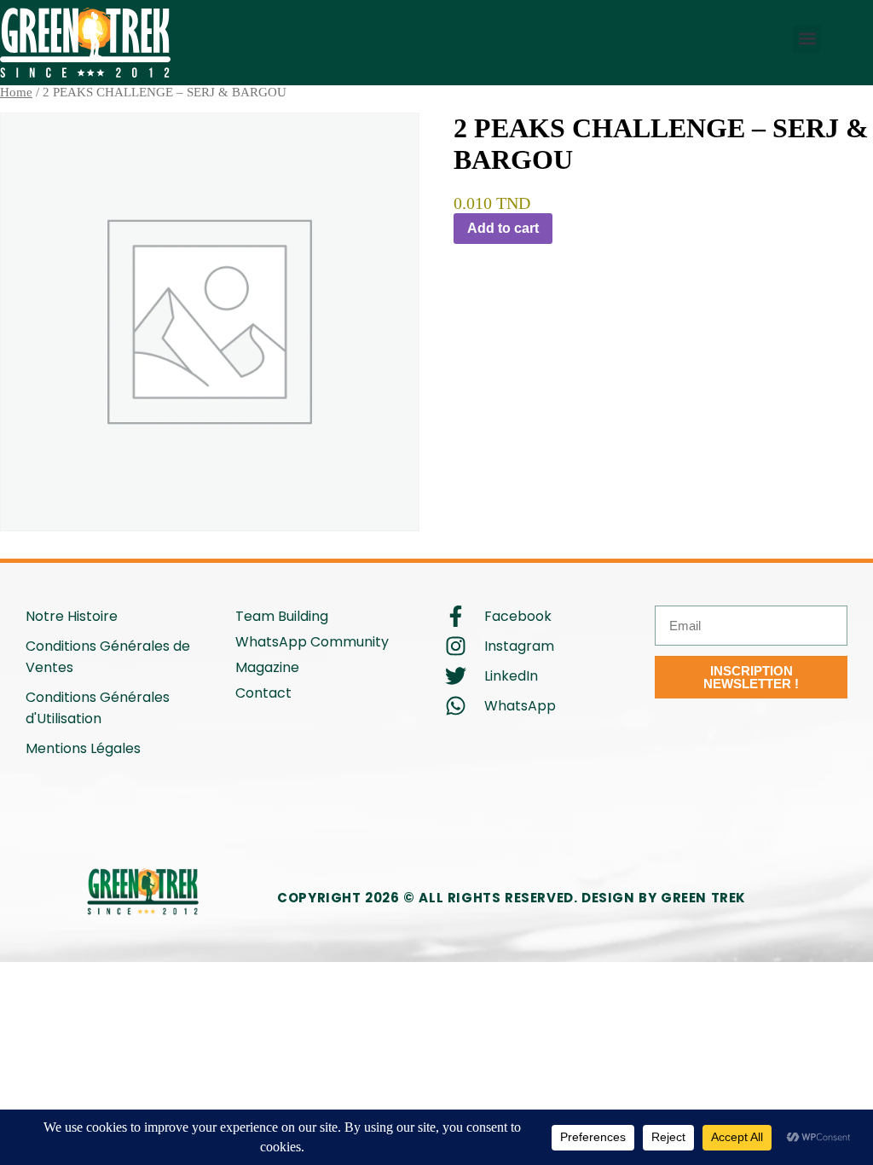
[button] (807, 39)
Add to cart (503, 228)
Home (16, 92)
